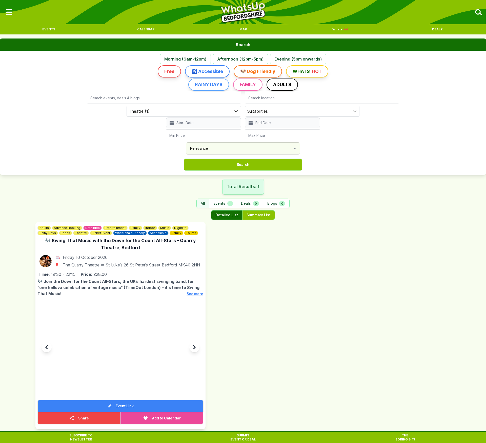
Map (243, 29)
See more (195, 294)
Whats (340, 29)
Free (169, 71)
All (203, 203)
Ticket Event (101, 233)
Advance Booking (67, 228)
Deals (249, 203)
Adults (282, 84)
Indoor (150, 228)
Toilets (191, 233)
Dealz (437, 29)
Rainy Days (208, 84)
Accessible (158, 233)
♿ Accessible (207, 71)
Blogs (275, 203)
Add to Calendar (166, 418)
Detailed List (226, 215)
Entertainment (115, 228)
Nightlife (180, 228)
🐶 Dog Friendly (257, 71)
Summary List (259, 215)
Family (248, 84)
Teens (65, 233)
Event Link (125, 406)
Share (83, 418)
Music (164, 228)
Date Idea (92, 228)
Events (48, 29)
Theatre (81, 233)
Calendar (145, 29)
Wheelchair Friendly (130, 233)
